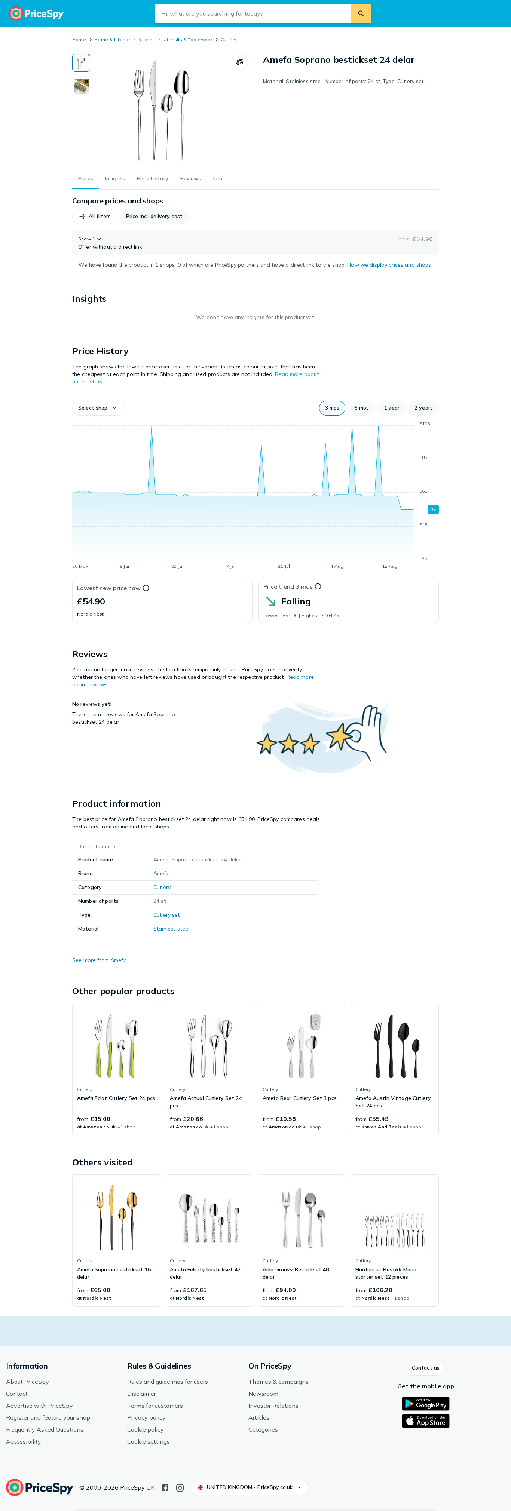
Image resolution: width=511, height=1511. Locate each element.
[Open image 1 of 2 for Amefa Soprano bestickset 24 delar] (161, 110)
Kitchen (146, 39)
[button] (94, 216)
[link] (116, 1069)
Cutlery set (166, 914)
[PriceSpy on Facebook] (164, 1487)
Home (79, 39)
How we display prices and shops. (389, 264)
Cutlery (228, 39)
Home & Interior (112, 39)
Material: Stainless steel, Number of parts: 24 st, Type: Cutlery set (343, 81)
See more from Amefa (99, 960)
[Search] (361, 13)
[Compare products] (240, 62)
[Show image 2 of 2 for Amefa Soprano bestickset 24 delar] (81, 86)
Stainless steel (171, 928)
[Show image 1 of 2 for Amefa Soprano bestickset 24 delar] (81, 63)
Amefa (161, 873)
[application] (255, 496)
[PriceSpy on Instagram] (179, 1487)
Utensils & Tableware (187, 39)
